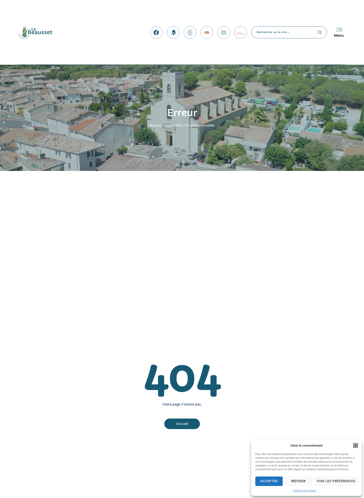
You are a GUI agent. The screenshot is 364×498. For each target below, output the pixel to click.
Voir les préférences (336, 481)
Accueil (156, 125)
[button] (355, 445)
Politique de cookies (304, 490)
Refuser (298, 481)
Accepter (269, 481)
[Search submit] (320, 32)
